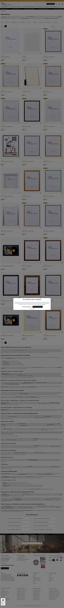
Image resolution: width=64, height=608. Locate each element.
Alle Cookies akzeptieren (37, 306)
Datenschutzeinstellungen (27, 306)
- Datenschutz (32, 308)
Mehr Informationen (41, 304)
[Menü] (4, 598)
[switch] (3, 604)
